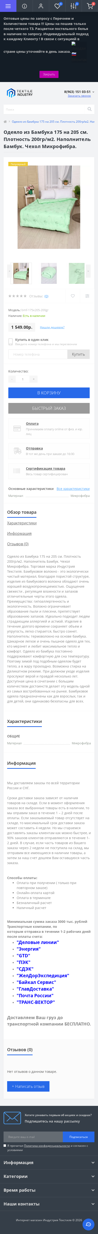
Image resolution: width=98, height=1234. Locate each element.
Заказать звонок (79, 96)
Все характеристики (73, 488)
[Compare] (87, 296)
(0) (46, 296)
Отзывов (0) (18, 544)
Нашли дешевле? (52, 327)
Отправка (34, 448)
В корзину (49, 393)
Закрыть (49, 74)
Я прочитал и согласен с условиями (47, 1148)
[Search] (89, 109)
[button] (41, 6)
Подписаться (78, 1137)
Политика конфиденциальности (47, 1146)
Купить (78, 354)
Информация (19, 533)
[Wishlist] (72, 296)
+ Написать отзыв (28, 1086)
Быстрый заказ (49, 408)
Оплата (32, 423)
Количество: (18, 371)
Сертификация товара (45, 468)
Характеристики (22, 523)
